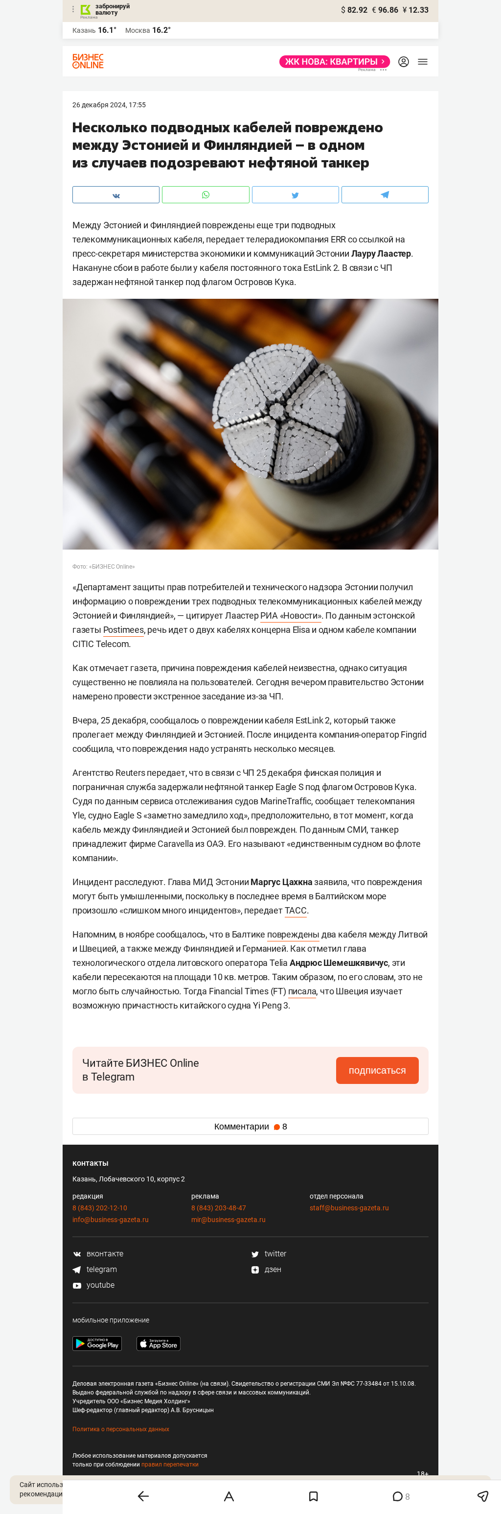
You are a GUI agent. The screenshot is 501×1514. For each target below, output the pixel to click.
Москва (137, 30)
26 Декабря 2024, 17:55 (109, 105)
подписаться (377, 1070)
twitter (274, 1253)
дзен (272, 1269)
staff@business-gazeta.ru (349, 1208)
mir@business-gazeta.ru (228, 1220)
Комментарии (250, 1126)
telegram (101, 1269)
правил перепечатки (170, 1464)
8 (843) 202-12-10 (99, 1208)
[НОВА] (331, 61)
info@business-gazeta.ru (110, 1220)
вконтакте (104, 1253)
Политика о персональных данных (120, 1429)
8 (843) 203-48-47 (218, 1208)
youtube (99, 1285)
